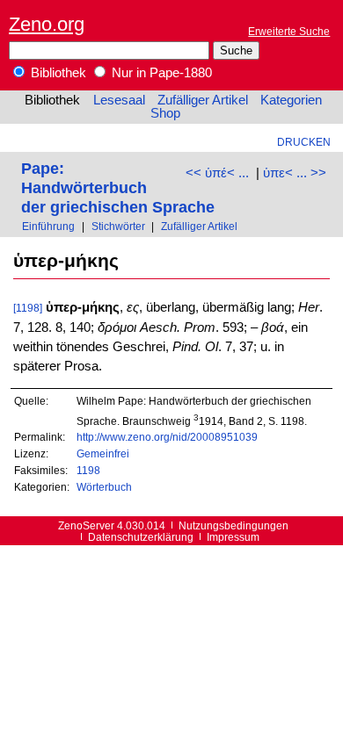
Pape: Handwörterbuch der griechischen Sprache (118, 187)
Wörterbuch (104, 487)
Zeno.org (46, 24)
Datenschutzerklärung (140, 537)
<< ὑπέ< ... (217, 173)
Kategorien (291, 100)
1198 (88, 470)
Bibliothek (56, 73)
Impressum (233, 537)
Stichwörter (118, 226)
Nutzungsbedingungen (233, 525)
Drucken (304, 141)
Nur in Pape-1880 (160, 73)
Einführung (48, 226)
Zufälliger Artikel (202, 100)
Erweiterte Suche (289, 31)
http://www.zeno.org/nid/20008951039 (167, 436)
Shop (165, 113)
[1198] (27, 307)
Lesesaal (119, 100)
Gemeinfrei (103, 453)
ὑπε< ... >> (294, 173)
